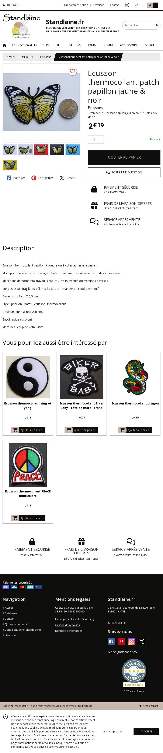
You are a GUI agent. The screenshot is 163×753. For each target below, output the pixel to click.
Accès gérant (150, 706)
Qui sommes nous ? (16, 624)
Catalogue (10, 613)
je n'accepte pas (112, 731)
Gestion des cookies (67, 625)
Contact (114, 5)
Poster (71, 178)
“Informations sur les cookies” (35, 743)
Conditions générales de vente (23, 630)
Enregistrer (45, 178)
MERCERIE (27, 57)
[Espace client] (127, 5)
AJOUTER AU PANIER (124, 157)
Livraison (10, 635)
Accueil (11, 57)
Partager (18, 178)
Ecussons (45, 57)
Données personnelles (68, 631)
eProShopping (83, 706)
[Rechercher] (157, 25)
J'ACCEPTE (146, 731)
